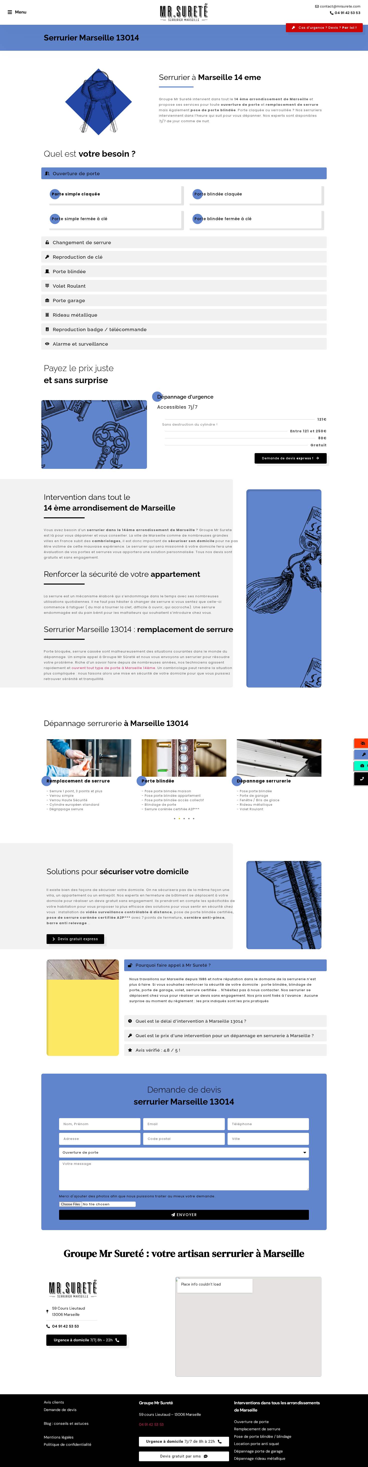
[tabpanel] (88, 775)
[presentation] (174, 818)
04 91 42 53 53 (151, 1424)
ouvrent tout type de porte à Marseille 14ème (113, 668)
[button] (184, 173)
